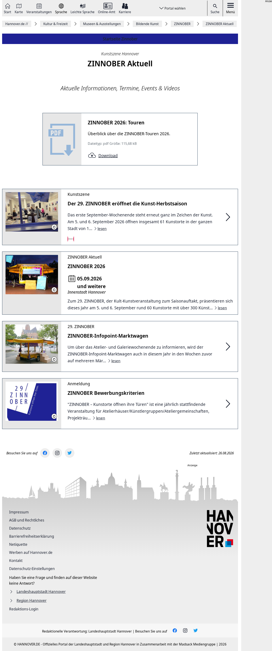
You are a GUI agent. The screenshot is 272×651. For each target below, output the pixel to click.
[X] (69, 453)
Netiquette (18, 544)
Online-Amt (106, 12)
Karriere (125, 12)
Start (7, 12)
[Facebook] (45, 453)
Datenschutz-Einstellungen (32, 568)
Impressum (19, 512)
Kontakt (16, 560)
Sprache (61, 12)
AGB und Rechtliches (26, 520)
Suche (215, 12)
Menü (230, 12)
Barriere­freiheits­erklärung (31, 536)
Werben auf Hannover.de (30, 552)
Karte (19, 12)
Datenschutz (20, 528)
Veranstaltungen (39, 12)
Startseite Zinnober (120, 39)
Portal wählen (175, 8)
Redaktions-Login (23, 609)
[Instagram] (57, 453)
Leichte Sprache (83, 12)
